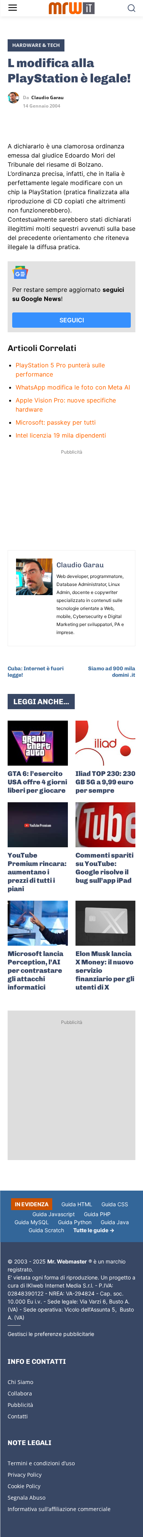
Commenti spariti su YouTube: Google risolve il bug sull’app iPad (104, 868)
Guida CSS (114, 1204)
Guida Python (75, 1222)
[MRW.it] (71, 8)
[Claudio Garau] (15, 97)
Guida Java (115, 1222)
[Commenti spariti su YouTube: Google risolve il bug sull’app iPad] (106, 824)
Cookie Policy (24, 1486)
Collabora (20, 1393)
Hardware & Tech (36, 45)
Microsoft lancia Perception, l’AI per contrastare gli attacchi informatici (35, 970)
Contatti (18, 1416)
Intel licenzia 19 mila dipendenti (61, 435)
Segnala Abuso (26, 1497)
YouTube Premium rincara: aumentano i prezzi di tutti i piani (37, 872)
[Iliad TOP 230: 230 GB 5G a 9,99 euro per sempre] (106, 743)
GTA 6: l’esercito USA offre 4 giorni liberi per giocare (37, 782)
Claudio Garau (47, 97)
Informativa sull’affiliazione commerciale (59, 1509)
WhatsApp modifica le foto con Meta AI (73, 387)
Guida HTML (76, 1204)
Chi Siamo (20, 1382)
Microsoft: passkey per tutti (56, 422)
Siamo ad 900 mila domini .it (111, 671)
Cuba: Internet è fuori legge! (36, 671)
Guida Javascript (53, 1214)
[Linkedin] (32, 119)
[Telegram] (68, 119)
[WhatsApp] (50, 119)
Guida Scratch (46, 1230)
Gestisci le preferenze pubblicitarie (51, 1334)
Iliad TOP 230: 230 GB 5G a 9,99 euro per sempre (105, 782)
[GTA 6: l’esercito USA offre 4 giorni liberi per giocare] (38, 743)
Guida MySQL (31, 1222)
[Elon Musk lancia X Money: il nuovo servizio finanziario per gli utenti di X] (106, 923)
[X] (15, 119)
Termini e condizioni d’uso (41, 1463)
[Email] (85, 119)
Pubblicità (20, 1404)
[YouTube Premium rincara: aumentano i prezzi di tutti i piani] (38, 824)
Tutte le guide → (93, 1230)
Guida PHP (97, 1214)
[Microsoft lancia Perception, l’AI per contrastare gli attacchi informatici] (38, 923)
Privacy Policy (25, 1474)
